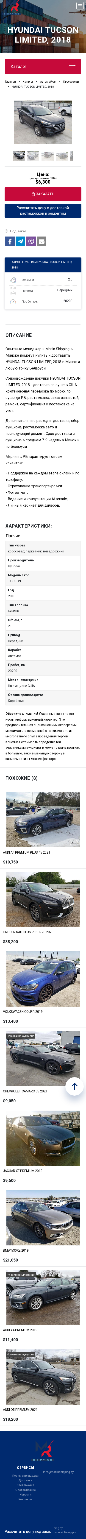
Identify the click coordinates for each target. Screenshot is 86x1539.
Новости (25, 1494)
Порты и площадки (25, 1475)
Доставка (25, 1480)
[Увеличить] (43, 122)
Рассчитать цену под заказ (28, 1531)
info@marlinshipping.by (58, 1472)
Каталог (18, 66)
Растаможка (25, 1485)
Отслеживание (25, 1490)
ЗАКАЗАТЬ (45, 194)
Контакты (25, 1499)
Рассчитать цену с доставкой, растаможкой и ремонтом (43, 211)
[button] (10, 241)
